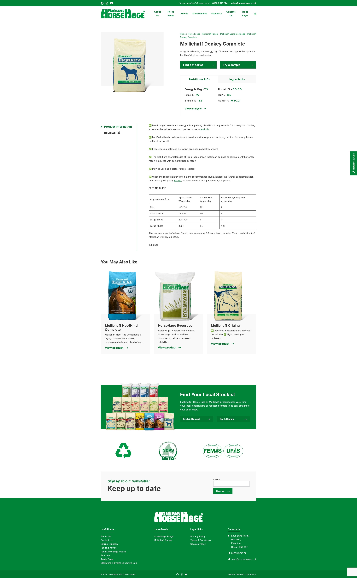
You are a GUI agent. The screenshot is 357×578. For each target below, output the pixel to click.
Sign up (220, 491)
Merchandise (199, 13)
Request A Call (353, 161)
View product (114, 347)
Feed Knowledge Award (113, 551)
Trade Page (245, 13)
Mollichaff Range (163, 540)
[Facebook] (102, 3)
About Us (157, 13)
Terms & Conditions (200, 540)
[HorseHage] (123, 13)
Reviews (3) (112, 132)
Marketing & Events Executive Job (119, 563)
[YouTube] (111, 3)
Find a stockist (193, 65)
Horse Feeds (170, 13)
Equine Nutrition (109, 544)
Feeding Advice (109, 547)
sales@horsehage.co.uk (243, 559)
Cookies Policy (198, 544)
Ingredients (237, 79)
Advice (184, 13)
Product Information (118, 126)
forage (177, 180)
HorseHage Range (163, 536)
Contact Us (231, 13)
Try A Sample (226, 419)
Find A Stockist (191, 419)
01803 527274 (238, 553)
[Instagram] (107, 3)
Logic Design (250, 574)
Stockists (216, 13)
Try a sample (231, 65)
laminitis (205, 129)
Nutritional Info (199, 79)
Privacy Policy (197, 536)
